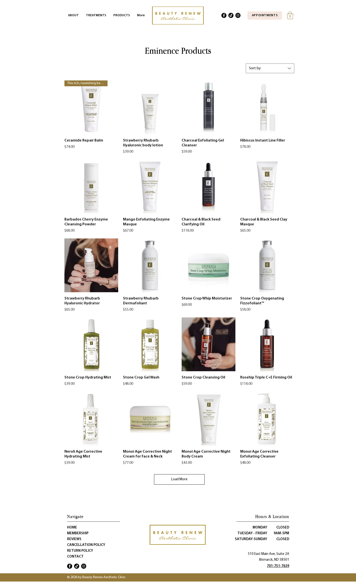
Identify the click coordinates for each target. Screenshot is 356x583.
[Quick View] (150, 107)
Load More (179, 479)
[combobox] (270, 68)
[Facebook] (223, 15)
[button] (290, 15)
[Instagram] (237, 15)
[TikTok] (230, 15)
